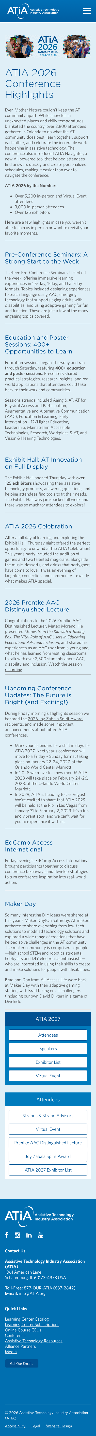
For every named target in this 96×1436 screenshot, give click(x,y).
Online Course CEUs (23, 1329)
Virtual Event (48, 1075)
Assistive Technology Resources (34, 1340)
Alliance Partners (20, 1346)
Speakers (48, 1048)
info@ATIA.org (32, 1293)
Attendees (48, 1035)
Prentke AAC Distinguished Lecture (48, 1142)
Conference (15, 1335)
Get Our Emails (21, 1363)
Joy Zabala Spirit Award (48, 1156)
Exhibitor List (48, 1062)
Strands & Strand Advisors (48, 1115)
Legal (36, 1426)
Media (11, 1351)
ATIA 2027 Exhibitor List (48, 1170)
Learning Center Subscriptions (32, 1324)
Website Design (59, 1426)
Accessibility (15, 1426)
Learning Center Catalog (27, 1319)
